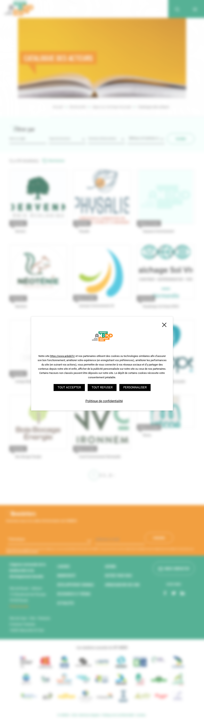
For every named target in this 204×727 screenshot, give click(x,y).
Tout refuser (102, 387)
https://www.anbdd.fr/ (62, 356)
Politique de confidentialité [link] (104, 401)
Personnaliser (135, 387)
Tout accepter (69, 387)
